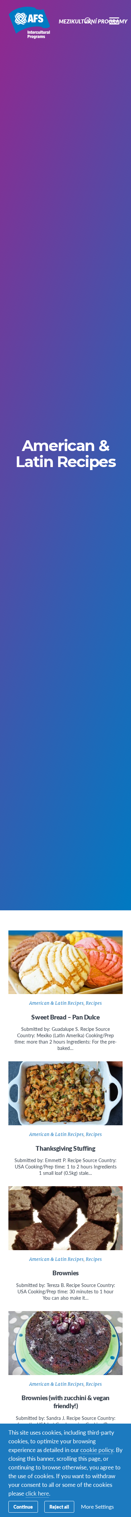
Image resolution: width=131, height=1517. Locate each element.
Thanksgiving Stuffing (65, 1148)
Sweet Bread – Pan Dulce (65, 1016)
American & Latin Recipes (56, 1003)
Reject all (59, 1506)
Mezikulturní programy (29, 23)
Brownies (65, 1272)
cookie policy (96, 1450)
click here (37, 1493)
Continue (23, 1506)
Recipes (94, 1003)
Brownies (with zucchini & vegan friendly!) (65, 1401)
